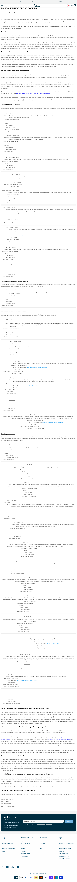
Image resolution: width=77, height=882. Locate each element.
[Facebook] (2, 867)
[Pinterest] (13, 867)
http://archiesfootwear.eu (47, 21)
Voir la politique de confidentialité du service (26, 215)
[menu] (2, 5)
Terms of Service (41, 824)
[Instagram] (7, 867)
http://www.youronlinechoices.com (42, 93)
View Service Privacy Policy (28, 567)
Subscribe (69, 821)
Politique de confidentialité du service (25, 180)
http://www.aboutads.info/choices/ (24, 93)
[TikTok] (18, 867)
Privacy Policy (49, 824)
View (39, 180)
